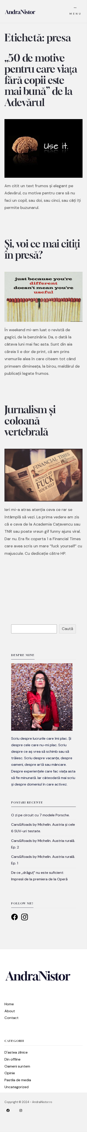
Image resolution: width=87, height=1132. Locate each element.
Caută (67, 628)
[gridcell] (43, 761)
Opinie (9, 1073)
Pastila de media (17, 1080)
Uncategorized (16, 1087)
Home (9, 1004)
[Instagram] (24, 1110)
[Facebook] (11, 1110)
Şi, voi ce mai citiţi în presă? (42, 249)
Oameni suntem (17, 1066)
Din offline (12, 1059)
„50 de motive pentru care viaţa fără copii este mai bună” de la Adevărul (40, 80)
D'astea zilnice (16, 1052)
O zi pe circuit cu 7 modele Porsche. (40, 815)
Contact (11, 1017)
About (9, 1011)
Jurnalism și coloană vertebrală (30, 420)
